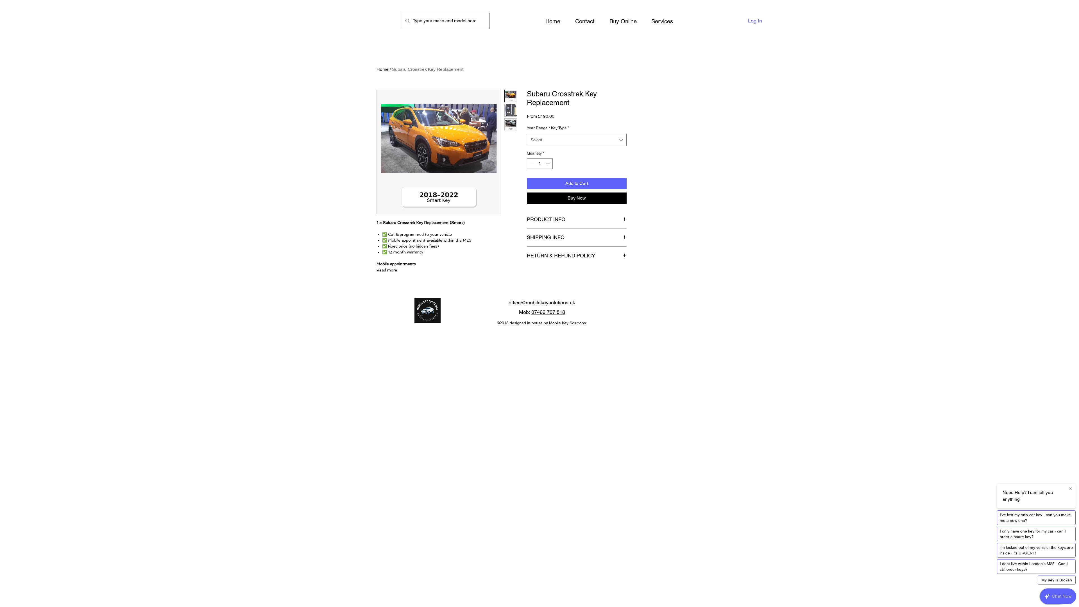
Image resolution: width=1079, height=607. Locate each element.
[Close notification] (1070, 489)
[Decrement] (531, 164)
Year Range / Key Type (548, 128)
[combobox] (577, 140)
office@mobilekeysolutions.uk (542, 302)
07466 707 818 (548, 312)
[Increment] (548, 164)
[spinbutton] (540, 164)
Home (383, 69)
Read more (387, 270)
